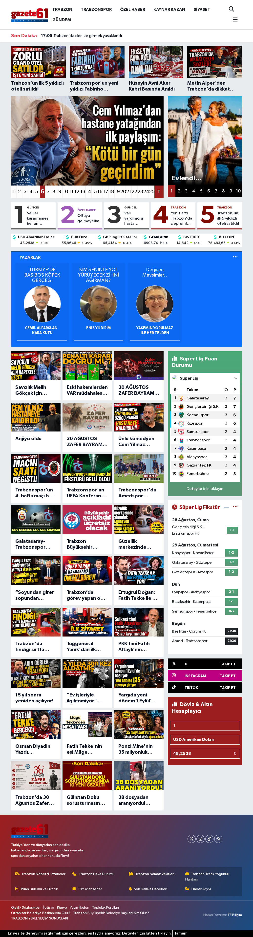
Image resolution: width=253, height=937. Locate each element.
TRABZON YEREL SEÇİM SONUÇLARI (39, 918)
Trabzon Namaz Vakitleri (154, 874)
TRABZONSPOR (96, 9)
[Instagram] (200, 839)
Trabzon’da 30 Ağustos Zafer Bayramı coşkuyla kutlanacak (35, 800)
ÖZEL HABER (132, 9)
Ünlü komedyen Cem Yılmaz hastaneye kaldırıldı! (136, 442)
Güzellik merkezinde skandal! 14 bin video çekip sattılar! (135, 544)
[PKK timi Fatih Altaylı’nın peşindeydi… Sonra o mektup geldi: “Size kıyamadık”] (139, 622)
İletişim (48, 907)
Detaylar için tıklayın (205, 489)
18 (111, 191)
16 (100, 191)
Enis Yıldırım (98, 328)
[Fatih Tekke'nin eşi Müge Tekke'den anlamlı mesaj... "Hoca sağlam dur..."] (87, 724)
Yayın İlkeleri (79, 907)
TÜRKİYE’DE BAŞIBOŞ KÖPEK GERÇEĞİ (42, 275)
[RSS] (218, 839)
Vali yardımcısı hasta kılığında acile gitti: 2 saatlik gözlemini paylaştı (135, 218)
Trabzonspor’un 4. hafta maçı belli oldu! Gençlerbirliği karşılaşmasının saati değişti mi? (35, 493)
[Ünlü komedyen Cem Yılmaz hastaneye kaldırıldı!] (139, 417)
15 (94, 191)
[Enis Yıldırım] (98, 304)
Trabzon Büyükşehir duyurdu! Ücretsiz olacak (87, 544)
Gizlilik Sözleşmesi (25, 907)
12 (76, 191)
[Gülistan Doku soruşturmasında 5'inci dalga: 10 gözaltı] (87, 775)
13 (82, 191)
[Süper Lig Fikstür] (235, 507)
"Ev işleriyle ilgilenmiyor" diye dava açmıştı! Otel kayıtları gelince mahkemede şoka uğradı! (87, 698)
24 (145, 191)
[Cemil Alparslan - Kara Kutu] (42, 304)
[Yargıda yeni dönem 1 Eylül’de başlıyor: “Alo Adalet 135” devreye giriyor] (139, 673)
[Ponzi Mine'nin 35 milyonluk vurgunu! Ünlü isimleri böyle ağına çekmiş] (139, 724)
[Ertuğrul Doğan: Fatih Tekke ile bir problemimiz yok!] (139, 570)
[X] (192, 839)
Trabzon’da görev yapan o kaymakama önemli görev (83, 595)
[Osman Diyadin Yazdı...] (36, 724)
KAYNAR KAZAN (169, 9)
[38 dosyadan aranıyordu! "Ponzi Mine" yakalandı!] (139, 775)
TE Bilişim (235, 915)
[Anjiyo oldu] (36, 417)
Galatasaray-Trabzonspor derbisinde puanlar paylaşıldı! (30, 544)
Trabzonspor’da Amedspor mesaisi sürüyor (137, 493)
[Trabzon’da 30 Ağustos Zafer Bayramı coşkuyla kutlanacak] (36, 775)
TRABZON (62, 9)
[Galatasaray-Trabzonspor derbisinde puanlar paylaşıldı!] (36, 519)
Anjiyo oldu (28, 438)
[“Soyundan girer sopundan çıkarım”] (36, 570)
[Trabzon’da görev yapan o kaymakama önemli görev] (87, 570)
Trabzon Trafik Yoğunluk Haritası (207, 876)
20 (123, 191)
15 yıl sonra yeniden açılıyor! (34, 698)
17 (105, 191)
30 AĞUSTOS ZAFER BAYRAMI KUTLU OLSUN (136, 390)
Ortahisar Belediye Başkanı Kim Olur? (40, 913)
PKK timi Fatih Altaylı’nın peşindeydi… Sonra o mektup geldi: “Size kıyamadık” (136, 647)
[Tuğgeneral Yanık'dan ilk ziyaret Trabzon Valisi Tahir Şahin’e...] (87, 622)
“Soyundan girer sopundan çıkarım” (34, 595)
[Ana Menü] (233, 20)
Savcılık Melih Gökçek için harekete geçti (32, 390)
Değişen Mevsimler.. (154, 272)
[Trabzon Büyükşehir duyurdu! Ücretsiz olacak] (87, 519)
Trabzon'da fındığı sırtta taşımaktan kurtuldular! (29, 647)
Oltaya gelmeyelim (88, 218)
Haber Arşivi (201, 889)
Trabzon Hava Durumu (96, 874)
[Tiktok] (209, 839)
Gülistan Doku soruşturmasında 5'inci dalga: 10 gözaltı (86, 800)
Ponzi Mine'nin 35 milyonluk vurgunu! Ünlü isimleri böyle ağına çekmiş (135, 749)
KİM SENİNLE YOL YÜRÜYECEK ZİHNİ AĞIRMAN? (98, 275)
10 (65, 191)
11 (71, 191)
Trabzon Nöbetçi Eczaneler (43, 874)
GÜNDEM (61, 20)
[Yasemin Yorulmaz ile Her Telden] (154, 304)
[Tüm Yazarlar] (235, 257)
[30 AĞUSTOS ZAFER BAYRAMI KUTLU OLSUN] (139, 365)
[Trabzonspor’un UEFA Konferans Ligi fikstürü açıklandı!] (87, 468)
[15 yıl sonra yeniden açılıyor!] (36, 673)
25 (151, 191)
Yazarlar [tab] (30, 257)
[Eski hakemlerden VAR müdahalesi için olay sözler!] (87, 365)
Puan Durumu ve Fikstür (39, 889)
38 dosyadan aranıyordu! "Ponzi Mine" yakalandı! (133, 800)
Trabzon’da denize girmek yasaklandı (81, 36)
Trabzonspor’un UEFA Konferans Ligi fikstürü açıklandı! (85, 493)
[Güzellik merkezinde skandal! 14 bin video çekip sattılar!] (139, 519)
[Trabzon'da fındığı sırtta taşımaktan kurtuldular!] (36, 622)
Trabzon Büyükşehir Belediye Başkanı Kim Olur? (111, 913)
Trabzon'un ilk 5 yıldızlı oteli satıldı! (228, 218)
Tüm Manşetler (90, 889)
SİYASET (202, 9)
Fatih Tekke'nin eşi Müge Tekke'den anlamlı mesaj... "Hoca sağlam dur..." (84, 749)
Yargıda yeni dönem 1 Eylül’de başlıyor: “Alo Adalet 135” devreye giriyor (138, 698)
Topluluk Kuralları (105, 907)
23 (140, 191)
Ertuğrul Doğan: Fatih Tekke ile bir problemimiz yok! (138, 595)
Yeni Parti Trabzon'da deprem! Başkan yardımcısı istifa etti (181, 218)
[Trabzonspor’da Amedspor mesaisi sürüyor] (139, 468)
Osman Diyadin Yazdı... (32, 749)
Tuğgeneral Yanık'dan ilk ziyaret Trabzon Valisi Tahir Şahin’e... (85, 647)
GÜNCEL (33, 207)
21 (128, 191)
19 (117, 191)
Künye (62, 907)
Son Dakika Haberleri (150, 889)
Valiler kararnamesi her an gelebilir (38, 218)
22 (134, 191)
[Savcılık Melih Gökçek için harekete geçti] (36, 365)
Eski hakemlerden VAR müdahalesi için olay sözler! (87, 390)
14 (88, 191)
